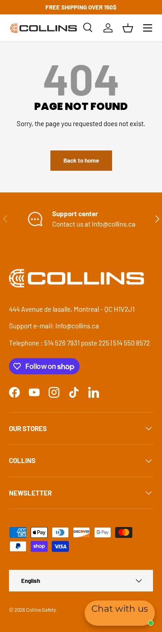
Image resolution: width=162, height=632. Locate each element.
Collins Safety (41, 610)
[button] (128, 28)
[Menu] (148, 28)
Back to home (81, 160)
